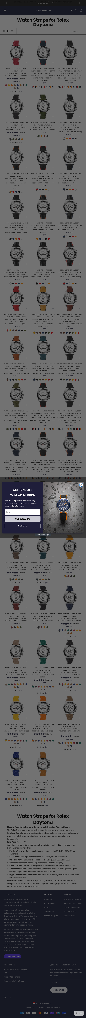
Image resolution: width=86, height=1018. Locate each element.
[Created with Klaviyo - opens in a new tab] (43, 534)
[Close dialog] (81, 485)
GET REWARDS (22, 518)
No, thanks (22, 526)
